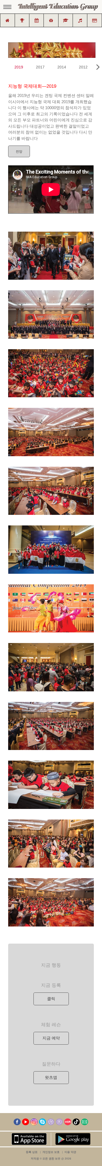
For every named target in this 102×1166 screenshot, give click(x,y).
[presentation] (98, 67)
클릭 (51, 998)
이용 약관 (70, 1152)
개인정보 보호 (51, 1152)
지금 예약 (51, 1038)
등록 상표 (32, 1152)
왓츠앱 (51, 1077)
